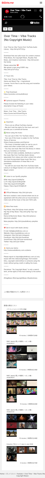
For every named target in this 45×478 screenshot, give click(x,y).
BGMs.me (8, 2)
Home (2, 474)
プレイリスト (10, 474)
